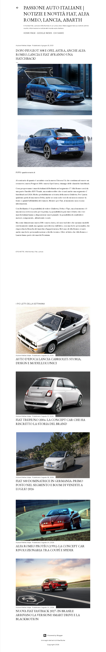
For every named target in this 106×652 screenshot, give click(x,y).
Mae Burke (61, 640)
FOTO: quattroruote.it (25, 172)
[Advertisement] (53, 278)
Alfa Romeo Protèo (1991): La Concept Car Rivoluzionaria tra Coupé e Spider (50, 548)
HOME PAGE (30, 33)
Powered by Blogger (55, 635)
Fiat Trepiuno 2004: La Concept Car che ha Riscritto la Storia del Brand (50, 422)
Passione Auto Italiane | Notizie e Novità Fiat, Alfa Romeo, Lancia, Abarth (56, 14)
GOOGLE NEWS (44, 33)
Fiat (36, 252)
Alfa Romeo (29, 252)
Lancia (40, 252)
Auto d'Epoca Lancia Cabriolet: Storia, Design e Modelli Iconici (48, 361)
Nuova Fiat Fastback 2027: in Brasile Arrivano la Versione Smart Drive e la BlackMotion (48, 615)
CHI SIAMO (58, 33)
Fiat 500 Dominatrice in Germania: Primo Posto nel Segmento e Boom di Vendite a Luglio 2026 (49, 485)
